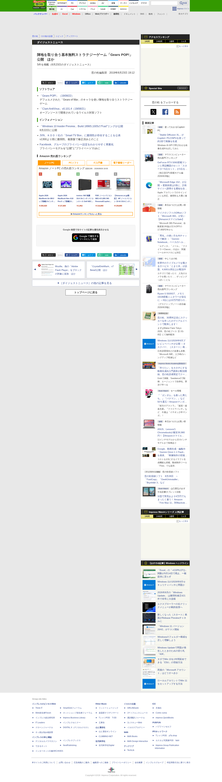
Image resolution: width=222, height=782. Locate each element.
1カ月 (183, 41)
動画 (151, 14)
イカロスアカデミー (136, 727)
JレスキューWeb (134, 722)
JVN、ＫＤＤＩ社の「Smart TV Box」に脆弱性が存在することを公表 (80, 135)
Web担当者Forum (43, 713)
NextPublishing (70, 745)
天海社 (159, 708)
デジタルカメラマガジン (46, 741)
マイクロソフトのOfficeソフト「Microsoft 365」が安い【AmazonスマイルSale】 (171, 216)
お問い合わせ (64, 762)
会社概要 (139, 762)
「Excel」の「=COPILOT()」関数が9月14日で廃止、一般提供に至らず (172, 573)
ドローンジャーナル (44, 727)
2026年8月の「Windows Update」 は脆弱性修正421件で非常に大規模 (171, 595)
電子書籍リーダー (122, 162)
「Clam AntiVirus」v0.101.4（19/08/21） (63, 108)
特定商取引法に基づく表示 (178, 762)
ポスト (50, 83)
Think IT (38, 708)
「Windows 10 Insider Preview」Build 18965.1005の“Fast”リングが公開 (81, 126)
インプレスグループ (154, 762)
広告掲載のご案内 (81, 762)
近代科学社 (100, 741)
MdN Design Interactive (137, 741)
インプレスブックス (72, 740)
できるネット (41, 746)
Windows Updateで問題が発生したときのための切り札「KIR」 (171, 650)
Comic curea (161, 713)
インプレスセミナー (72, 722)
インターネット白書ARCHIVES (49, 751)
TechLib (130, 750)
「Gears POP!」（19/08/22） (57, 95)
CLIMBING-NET (106, 736)
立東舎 (102, 722)
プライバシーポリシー (121, 762)
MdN (126, 732)
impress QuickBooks (165, 718)
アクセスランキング (159, 37)
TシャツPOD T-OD (108, 718)
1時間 (147, 41)
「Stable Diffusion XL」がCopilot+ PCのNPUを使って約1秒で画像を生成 (171, 138)
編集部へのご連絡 (100, 762)
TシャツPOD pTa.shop (166, 735)
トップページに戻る (86, 292)
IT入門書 (98, 162)
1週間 (171, 41)
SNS (142, 14)
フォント (161, 14)
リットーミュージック (108, 708)
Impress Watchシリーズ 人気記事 (166, 512)
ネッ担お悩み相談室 (44, 732)
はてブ (90, 83)
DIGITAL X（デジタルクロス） (76, 727)
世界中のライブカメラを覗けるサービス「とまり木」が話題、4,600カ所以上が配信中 (172, 266)
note (106, 83)
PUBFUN (156, 722)
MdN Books (132, 736)
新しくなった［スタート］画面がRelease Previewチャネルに (172, 617)
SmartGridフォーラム (72, 708)
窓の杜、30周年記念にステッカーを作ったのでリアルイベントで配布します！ (172, 320)
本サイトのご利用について (43, 762)
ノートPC (49, 162)
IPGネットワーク (159, 731)
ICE (154, 704)
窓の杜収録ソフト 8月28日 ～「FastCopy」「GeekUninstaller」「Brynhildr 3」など (162, 479)
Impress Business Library (74, 718)
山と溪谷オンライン (107, 731)
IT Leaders (40, 722)
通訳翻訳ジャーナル (136, 718)
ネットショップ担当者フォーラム (77, 713)
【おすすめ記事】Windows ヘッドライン (168, 563)
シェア (74, 83)
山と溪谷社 (100, 727)
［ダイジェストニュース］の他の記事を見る (86, 283)
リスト (60, 83)
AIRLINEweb (133, 708)
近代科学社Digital (106, 745)
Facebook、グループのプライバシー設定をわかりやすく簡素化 (77, 144)
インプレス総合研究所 (45, 718)
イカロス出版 (130, 704)
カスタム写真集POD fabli (167, 740)
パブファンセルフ (163, 726)
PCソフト (74, 162)
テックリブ (129, 746)
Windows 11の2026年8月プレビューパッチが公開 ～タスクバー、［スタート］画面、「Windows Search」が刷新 (171, 347)
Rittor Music (101, 704)
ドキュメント (130, 14)
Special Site (155, 88)
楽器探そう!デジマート (109, 713)
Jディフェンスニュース (137, 713)
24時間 (159, 41)
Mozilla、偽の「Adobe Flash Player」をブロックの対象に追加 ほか (68, 270)
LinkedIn (123, 83)
